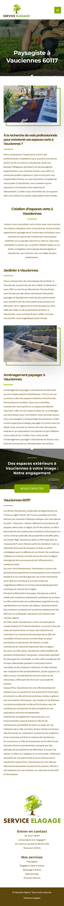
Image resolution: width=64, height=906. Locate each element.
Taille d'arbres (37, 865)
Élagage (24, 865)
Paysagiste (32, 861)
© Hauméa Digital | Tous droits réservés (32, 892)
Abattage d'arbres (32, 869)
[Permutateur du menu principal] (57, 10)
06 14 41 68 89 (32, 835)
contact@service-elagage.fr (32, 839)
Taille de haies (32, 874)
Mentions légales (32, 898)
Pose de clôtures (32, 878)
